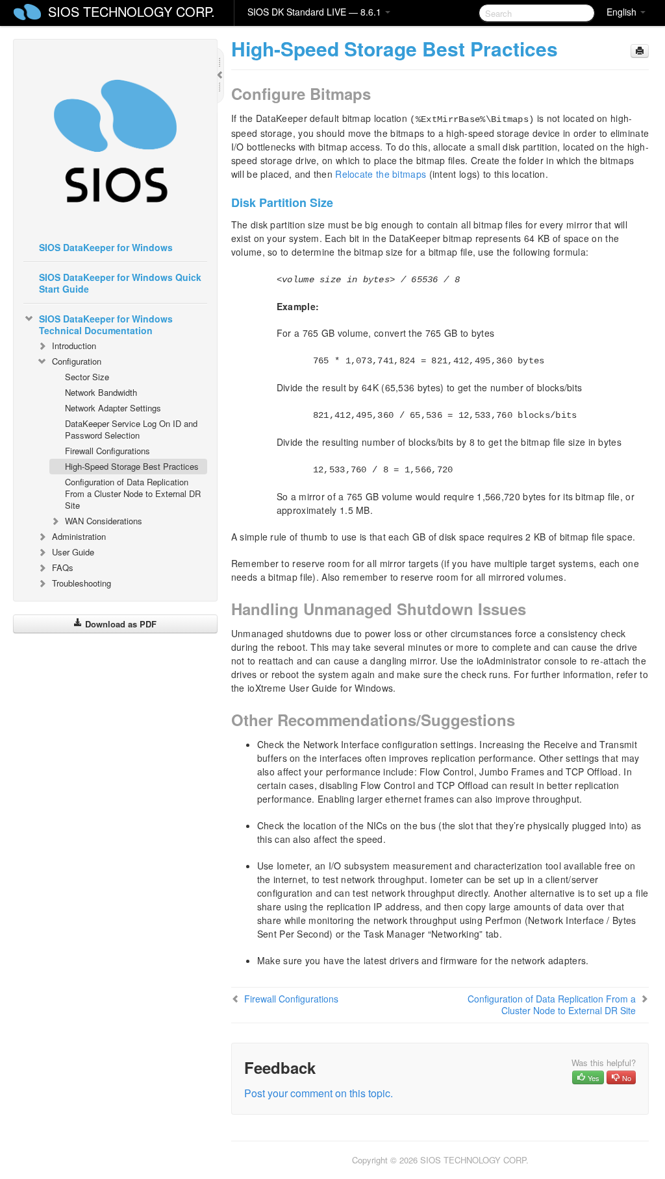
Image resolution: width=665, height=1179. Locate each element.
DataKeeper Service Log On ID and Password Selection (131, 429)
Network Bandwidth (101, 392)
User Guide (73, 552)
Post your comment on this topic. (318, 1093)
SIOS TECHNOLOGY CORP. (131, 11)
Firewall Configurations (107, 450)
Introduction (74, 345)
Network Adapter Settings (113, 408)
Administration (79, 536)
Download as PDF (119, 624)
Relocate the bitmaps (380, 173)
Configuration (76, 361)
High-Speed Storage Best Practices (132, 466)
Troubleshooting (81, 583)
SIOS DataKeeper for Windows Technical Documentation (106, 324)
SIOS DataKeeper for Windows (106, 247)
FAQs (62, 567)
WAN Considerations (103, 521)
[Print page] (640, 51)
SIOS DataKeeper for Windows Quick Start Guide (120, 283)
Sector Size (87, 377)
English (623, 11)
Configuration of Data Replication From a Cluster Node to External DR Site (133, 493)
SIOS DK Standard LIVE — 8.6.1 (315, 11)
